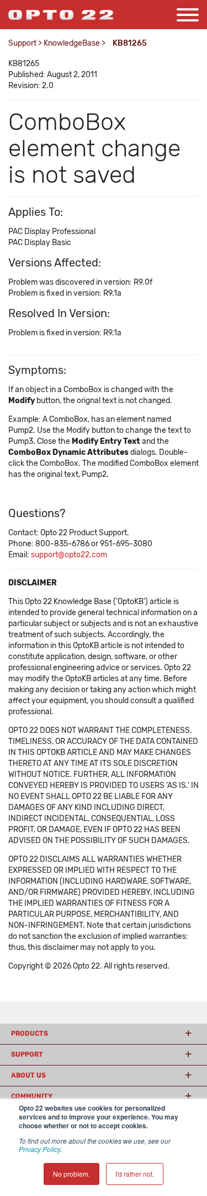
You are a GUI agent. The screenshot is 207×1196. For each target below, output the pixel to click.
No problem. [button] (71, 1173)
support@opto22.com (69, 554)
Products (29, 1033)
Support (22, 43)
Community (31, 1096)
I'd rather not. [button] (134, 1173)
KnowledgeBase (72, 43)
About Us (28, 1075)
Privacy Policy (39, 1149)
